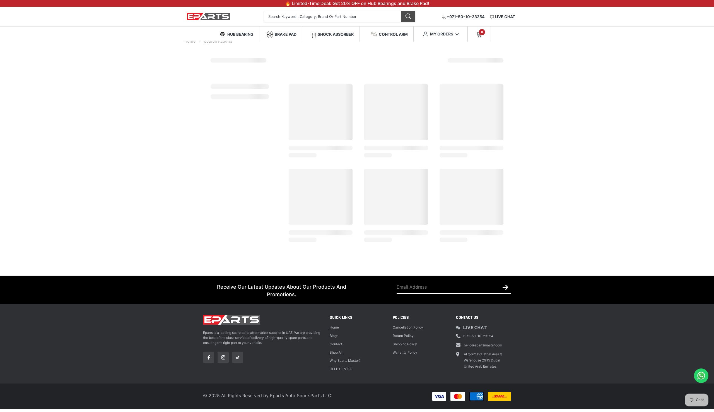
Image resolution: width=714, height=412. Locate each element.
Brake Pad (285, 34)
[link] (208, 357)
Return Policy (403, 336)
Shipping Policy (405, 344)
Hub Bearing (240, 34)
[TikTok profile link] (237, 357)
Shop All (336, 352)
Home (334, 327)
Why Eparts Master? (345, 360)
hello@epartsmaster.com (483, 345)
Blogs (334, 336)
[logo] (215, 16)
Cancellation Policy (408, 327)
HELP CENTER (341, 369)
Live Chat (475, 327)
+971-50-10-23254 (465, 16)
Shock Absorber (336, 34)
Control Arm (393, 34)
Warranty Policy (405, 352)
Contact (336, 344)
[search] (408, 16)
